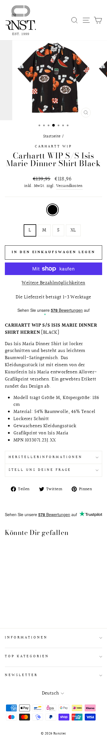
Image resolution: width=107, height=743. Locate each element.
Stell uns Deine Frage (40, 470)
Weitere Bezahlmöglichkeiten (53, 283)
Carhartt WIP (53, 146)
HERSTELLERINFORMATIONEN (45, 457)
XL (73, 230)
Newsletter (21, 675)
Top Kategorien (27, 656)
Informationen (26, 637)
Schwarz (52, 209)
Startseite (52, 136)
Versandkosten (69, 186)
